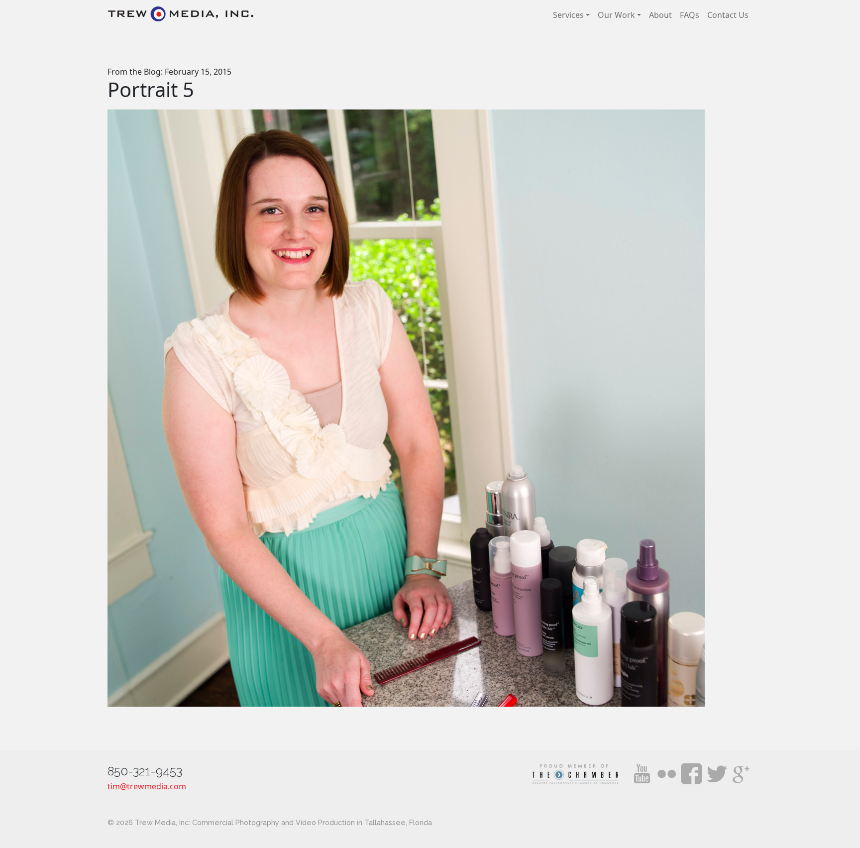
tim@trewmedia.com (147, 786)
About (660, 14)
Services (568, 14)
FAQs (689, 14)
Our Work (616, 14)
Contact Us (728, 14)
